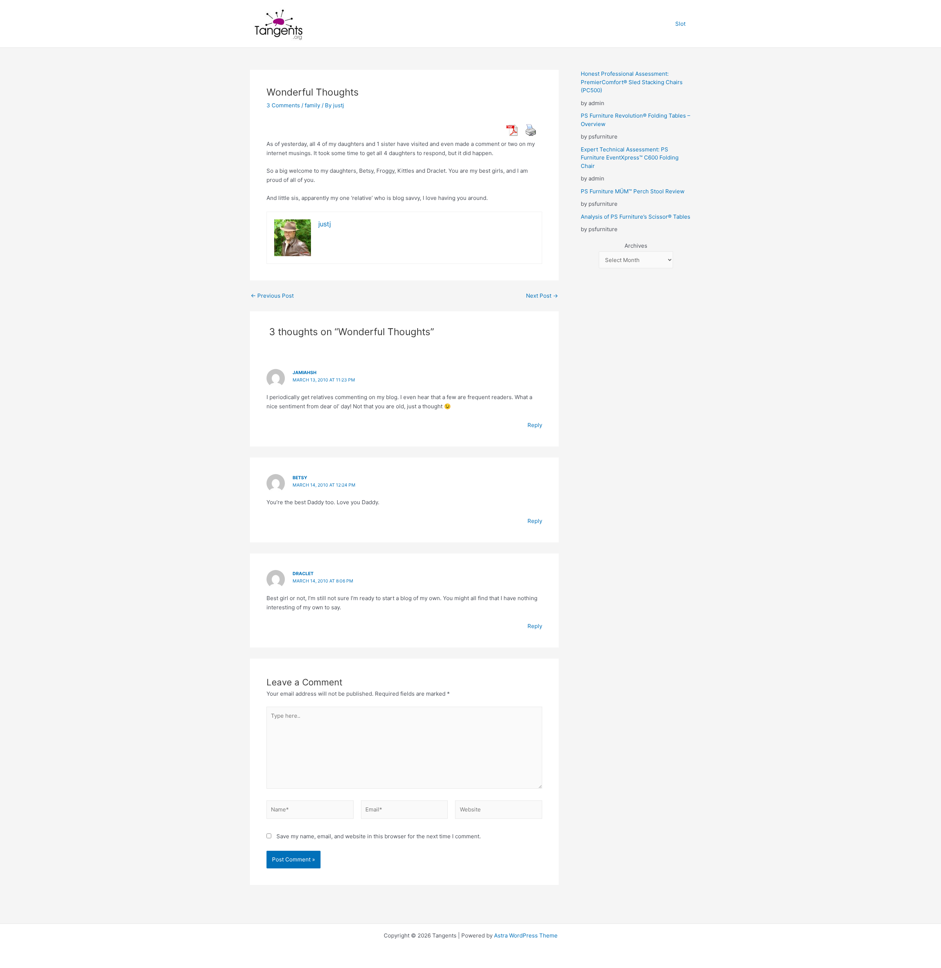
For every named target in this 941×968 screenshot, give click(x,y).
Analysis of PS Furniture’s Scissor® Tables (635, 216)
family (312, 105)
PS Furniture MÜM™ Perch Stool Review (632, 191)
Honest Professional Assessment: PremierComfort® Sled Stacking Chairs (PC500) (632, 82)
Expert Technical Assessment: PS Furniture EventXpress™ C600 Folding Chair (630, 157)
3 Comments (283, 105)
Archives (636, 245)
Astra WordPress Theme (526, 935)
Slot (680, 23)
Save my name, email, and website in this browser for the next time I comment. (378, 836)
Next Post (542, 295)
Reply (534, 425)
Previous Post (272, 295)
